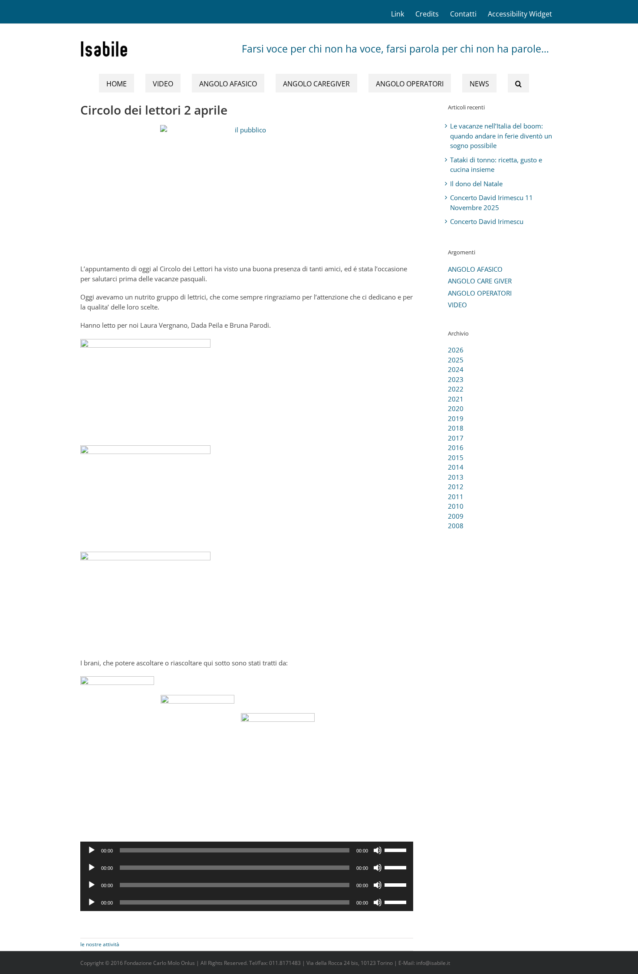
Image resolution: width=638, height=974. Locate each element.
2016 (456, 447)
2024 (456, 369)
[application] (246, 850)
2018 (456, 428)
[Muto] (377, 850)
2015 (456, 457)
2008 (456, 525)
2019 (456, 418)
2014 (456, 467)
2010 (456, 506)
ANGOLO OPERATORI (480, 293)
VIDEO (457, 304)
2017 (456, 438)
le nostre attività (99, 944)
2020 (456, 408)
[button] (518, 83)
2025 (456, 359)
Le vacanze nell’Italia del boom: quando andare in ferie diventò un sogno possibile (501, 136)
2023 (456, 379)
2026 (456, 350)
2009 (456, 516)
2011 (456, 496)
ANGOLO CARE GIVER (480, 280)
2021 (456, 399)
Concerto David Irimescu (486, 221)
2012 (456, 486)
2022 (456, 389)
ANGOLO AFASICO (475, 269)
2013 (456, 477)
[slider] (397, 849)
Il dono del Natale (476, 183)
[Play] (91, 850)
